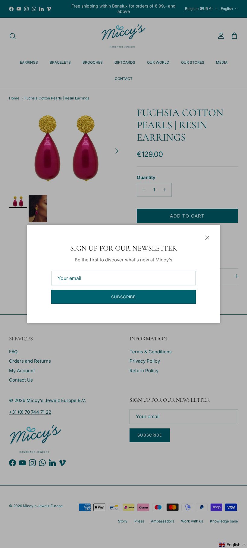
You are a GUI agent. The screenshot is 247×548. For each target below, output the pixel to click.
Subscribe (123, 296)
